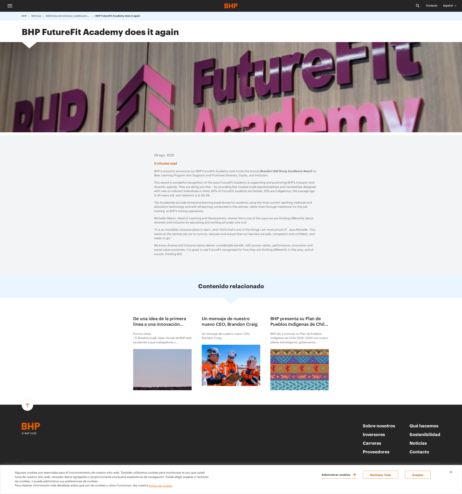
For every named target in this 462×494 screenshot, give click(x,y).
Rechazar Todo (380, 475)
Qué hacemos (423, 425)
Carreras (372, 443)
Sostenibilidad (424, 434)
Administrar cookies (336, 474)
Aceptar (418, 475)
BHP (24, 16)
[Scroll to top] (27, 405)
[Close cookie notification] (451, 472)
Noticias (36, 16)
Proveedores (376, 451)
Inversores (374, 434)
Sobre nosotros (379, 425)
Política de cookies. (161, 486)
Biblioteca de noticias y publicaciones (68, 16)
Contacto (431, 6)
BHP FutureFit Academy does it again (117, 16)
